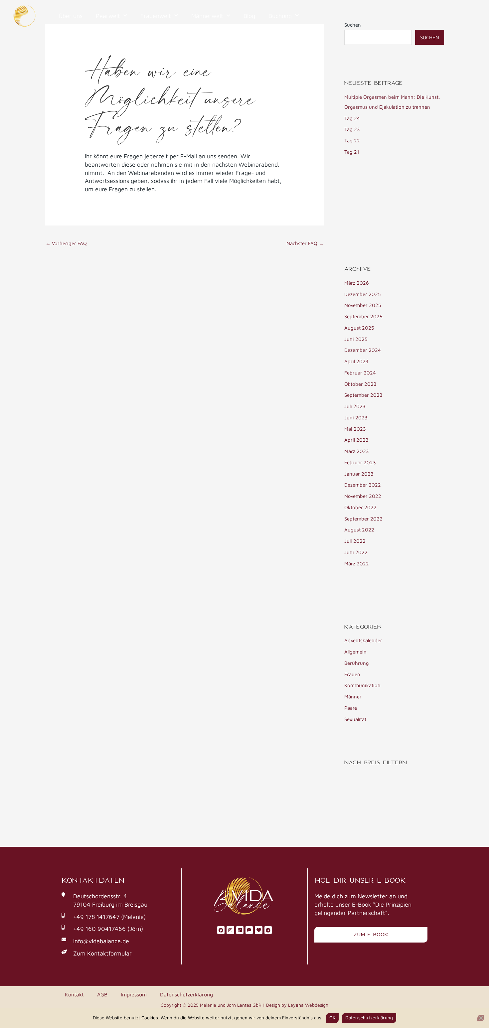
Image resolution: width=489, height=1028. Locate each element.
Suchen (429, 37)
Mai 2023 (355, 429)
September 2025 (363, 316)
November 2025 (362, 305)
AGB (102, 994)
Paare (350, 708)
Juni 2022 (356, 552)
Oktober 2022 (360, 507)
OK (332, 1017)
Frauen (352, 674)
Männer (353, 696)
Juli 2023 (355, 406)
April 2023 (356, 440)
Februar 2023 (360, 462)
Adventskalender (363, 640)
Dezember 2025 (362, 294)
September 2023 (363, 395)
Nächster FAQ (305, 243)
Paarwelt (108, 15)
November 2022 (362, 496)
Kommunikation (362, 685)
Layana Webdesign (308, 1005)
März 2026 (356, 283)
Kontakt (74, 994)
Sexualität (355, 719)
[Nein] (480, 1018)
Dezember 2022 (362, 485)
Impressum (134, 994)
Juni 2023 (356, 417)
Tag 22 (352, 140)
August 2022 (359, 529)
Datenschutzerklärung (186, 994)
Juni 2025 (355, 339)
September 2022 (363, 518)
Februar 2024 (360, 372)
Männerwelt (207, 15)
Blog (249, 15)
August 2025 (359, 328)
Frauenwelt (155, 15)
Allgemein (355, 652)
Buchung (280, 15)
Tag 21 (351, 152)
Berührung (356, 663)
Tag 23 (352, 129)
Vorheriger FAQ (66, 243)
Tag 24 (352, 118)
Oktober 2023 (360, 384)
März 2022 (356, 563)
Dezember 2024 (362, 350)
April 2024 (356, 361)
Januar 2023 (359, 474)
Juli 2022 (355, 541)
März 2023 (356, 451)
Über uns (70, 15)
